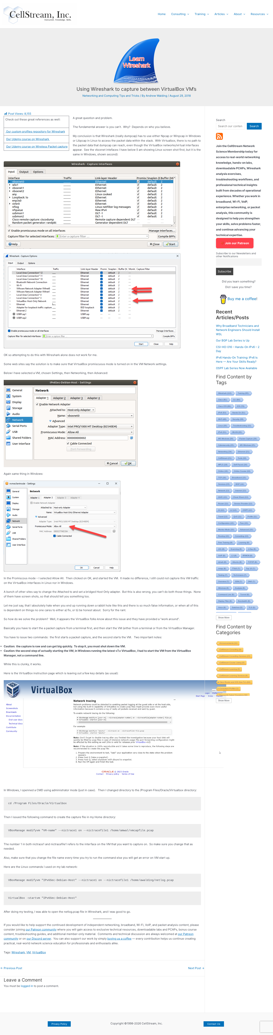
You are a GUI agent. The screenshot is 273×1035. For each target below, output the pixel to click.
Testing (222, 575)
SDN (238, 582)
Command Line (226, 594)
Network (223, 491)
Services (223, 484)
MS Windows (225, 439)
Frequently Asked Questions (234, 695)
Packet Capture (248, 439)
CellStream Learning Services (234, 676)
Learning (244, 543)
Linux (222, 426)
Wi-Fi (222, 419)
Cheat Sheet (240, 497)
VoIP (221, 556)
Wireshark (18, 952)
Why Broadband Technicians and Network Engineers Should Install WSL (238, 330)
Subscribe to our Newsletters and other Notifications (236, 255)
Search (220, 120)
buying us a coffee (119, 938)
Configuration (226, 523)
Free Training (225, 543)
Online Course (242, 471)
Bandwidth (244, 601)
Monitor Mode (226, 530)
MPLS (222, 465)
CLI (236, 400)
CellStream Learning (230, 669)
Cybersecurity (226, 445)
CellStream (224, 458)
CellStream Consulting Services (235, 656)
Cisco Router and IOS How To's (235, 682)
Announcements (228, 643)
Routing (223, 536)
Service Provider (243, 504)
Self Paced (240, 465)
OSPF (247, 510)
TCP (222, 478)
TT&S (236, 569)
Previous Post (11, 968)
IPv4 (222, 432)
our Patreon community (41, 929)
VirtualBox (39, 952)
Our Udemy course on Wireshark (28, 139)
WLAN (237, 432)
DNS (251, 582)
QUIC (222, 497)
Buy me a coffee (242, 299)
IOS (240, 406)
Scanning (236, 549)
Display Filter (225, 601)
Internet (240, 491)
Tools (242, 458)
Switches (237, 607)
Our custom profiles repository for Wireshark (35, 131)
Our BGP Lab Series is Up (232, 340)
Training (200, 14)
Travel (222, 517)
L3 (233, 556)
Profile (252, 517)
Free (244, 523)
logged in (27, 986)
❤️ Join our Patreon (234, 243)
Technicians (239, 575)
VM (28, 952)
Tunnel (244, 594)
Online (223, 471)
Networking (225, 452)
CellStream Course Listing (232, 663)
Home (162, 14)
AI (221, 510)
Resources (258, 14)
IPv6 (222, 413)
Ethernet (243, 452)
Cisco (222, 400)
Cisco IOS (224, 406)
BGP (240, 484)
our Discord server (39, 938)
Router (223, 504)
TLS (252, 607)
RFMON (247, 556)
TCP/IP (252, 562)
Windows (223, 588)
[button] (187, 14)
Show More (224, 617)
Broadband (239, 478)
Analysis (240, 588)
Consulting (178, 14)
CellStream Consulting (230, 650)
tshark (222, 562)
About (238, 14)
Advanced (246, 530)
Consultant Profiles (229, 689)
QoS (237, 517)
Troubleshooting (242, 426)
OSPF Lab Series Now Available (236, 368)
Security (238, 419)
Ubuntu (237, 562)
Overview (223, 582)
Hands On (238, 413)
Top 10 (250, 569)
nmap (222, 569)
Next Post (196, 968)
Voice (222, 607)
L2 (233, 510)
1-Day (252, 549)
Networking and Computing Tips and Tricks (110, 95)
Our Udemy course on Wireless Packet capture (37, 146)
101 (221, 549)
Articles (219, 14)
